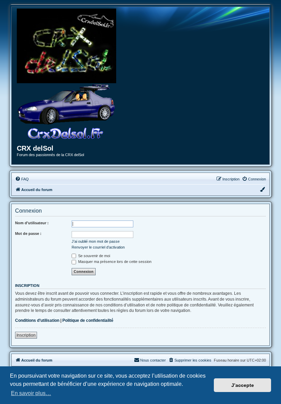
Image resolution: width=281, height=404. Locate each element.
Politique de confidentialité (87, 320)
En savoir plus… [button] (31, 393)
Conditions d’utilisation (37, 320)
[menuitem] (22, 179)
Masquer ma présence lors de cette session (114, 262)
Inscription (26, 335)
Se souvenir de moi (93, 256)
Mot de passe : (28, 233)
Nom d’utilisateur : (32, 223)
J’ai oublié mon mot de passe (96, 241)
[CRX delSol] (66, 111)
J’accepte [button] (242, 385)
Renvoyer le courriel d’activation (98, 247)
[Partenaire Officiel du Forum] (66, 46)
